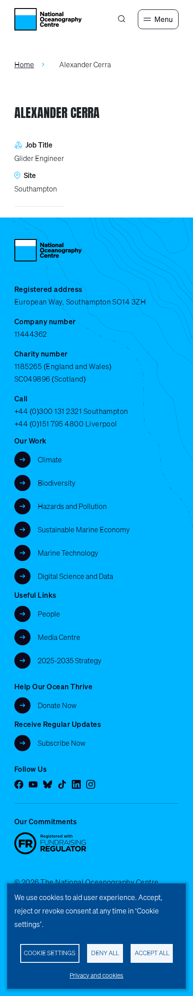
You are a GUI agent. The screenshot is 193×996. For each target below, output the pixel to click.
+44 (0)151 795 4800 (48, 424)
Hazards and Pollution (72, 506)
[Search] (121, 19)
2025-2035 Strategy (69, 660)
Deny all (105, 953)
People (49, 614)
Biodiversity (56, 483)
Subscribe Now (62, 743)
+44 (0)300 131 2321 (48, 411)
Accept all (152, 953)
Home (24, 64)
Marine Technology (68, 553)
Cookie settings (49, 953)
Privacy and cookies (96, 975)
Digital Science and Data (75, 576)
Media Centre (59, 637)
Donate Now (57, 705)
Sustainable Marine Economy (84, 530)
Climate (50, 460)
